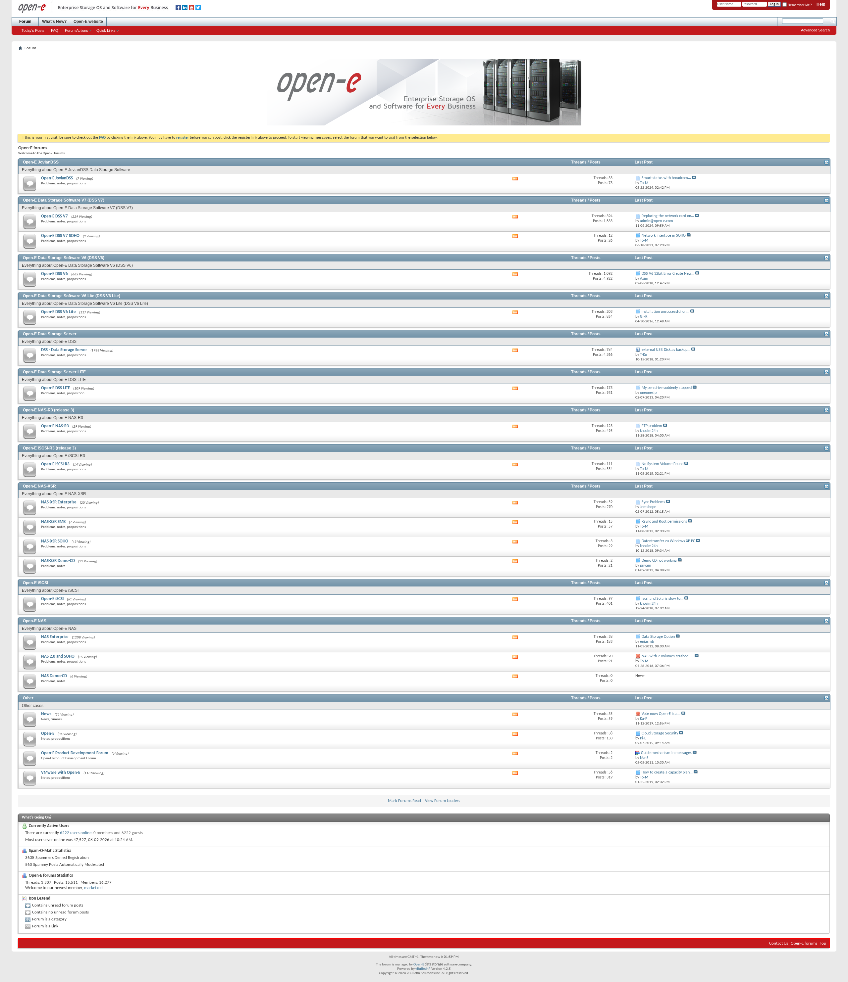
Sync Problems (653, 502)
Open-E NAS (34, 621)
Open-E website (88, 21)
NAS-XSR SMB (53, 522)
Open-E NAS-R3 (55, 426)
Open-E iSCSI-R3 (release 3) (49, 448)
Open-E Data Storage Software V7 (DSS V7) (63, 200)
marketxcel (93, 888)
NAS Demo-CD (54, 676)
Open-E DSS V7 (54, 216)
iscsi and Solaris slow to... (662, 599)
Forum (25, 21)
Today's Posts (33, 30)
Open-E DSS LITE (55, 388)
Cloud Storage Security (660, 733)
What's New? (54, 21)
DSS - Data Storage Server (64, 350)
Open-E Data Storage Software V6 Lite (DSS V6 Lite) (71, 296)
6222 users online (75, 833)
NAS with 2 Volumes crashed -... (668, 656)
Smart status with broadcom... (666, 178)
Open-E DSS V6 (54, 274)
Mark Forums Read (404, 801)
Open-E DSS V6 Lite (58, 312)
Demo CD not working (659, 561)
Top (823, 943)
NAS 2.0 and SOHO (58, 656)
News (46, 714)
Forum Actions (76, 30)
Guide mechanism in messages (666, 753)
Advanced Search (815, 30)
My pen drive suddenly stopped (667, 388)
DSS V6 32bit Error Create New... (668, 274)
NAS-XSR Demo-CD (58, 561)
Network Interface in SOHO (664, 236)
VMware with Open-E (60, 773)
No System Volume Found (662, 464)
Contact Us (778, 943)
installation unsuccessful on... (665, 312)
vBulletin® (423, 969)
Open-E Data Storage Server (50, 334)
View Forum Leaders (442, 801)
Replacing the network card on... (668, 216)
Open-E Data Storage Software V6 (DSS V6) (63, 258)
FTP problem (652, 426)
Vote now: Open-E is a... (661, 714)
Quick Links (106, 30)
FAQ (54, 30)
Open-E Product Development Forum (74, 753)
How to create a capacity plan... (667, 772)
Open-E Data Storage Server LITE (54, 372)
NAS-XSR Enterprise (59, 502)
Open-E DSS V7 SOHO (60, 236)
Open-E (47, 733)
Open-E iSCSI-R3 (55, 464)
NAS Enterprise (55, 637)
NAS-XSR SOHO (54, 541)
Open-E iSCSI (35, 583)
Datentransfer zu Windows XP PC (668, 541)
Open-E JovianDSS (41, 162)
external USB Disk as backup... (666, 350)
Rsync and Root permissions (664, 522)
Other (28, 698)
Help (821, 4)
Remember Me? (799, 5)
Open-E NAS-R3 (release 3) (48, 410)
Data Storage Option (658, 637)
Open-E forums (804, 943)
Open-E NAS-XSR (39, 486)
